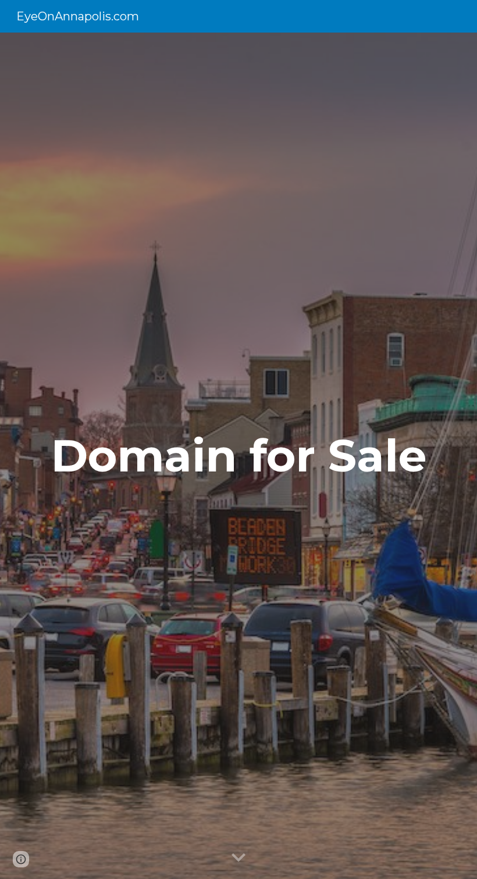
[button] (238, 858)
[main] (238, 456)
